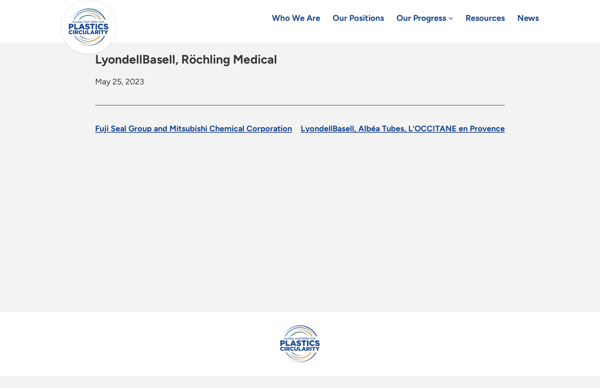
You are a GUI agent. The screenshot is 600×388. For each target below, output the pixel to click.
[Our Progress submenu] (450, 17)
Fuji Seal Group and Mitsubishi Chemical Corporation (193, 128)
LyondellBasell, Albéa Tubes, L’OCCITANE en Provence (403, 128)
